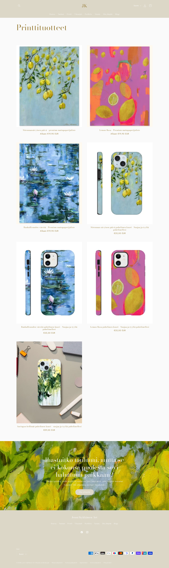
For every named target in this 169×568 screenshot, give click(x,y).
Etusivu (54, 523)
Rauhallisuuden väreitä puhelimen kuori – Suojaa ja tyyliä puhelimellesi (49, 328)
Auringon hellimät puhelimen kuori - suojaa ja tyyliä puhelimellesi (49, 426)
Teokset (62, 523)
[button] (19, 5)
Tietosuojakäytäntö (71, 563)
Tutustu (97, 523)
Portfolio (88, 523)
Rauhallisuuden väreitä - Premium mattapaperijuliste (49, 227)
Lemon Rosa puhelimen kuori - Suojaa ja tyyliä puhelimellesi (119, 327)
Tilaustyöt (78, 523)
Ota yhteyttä (84, 492)
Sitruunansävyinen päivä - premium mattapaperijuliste (49, 130)
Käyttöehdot (84, 563)
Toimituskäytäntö (95, 563)
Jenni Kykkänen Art (29, 563)
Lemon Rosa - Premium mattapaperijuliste (119, 130)
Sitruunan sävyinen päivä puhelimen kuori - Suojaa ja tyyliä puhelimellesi (120, 228)
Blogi (116, 523)
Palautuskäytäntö (57, 563)
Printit (69, 523)
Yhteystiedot (107, 563)
